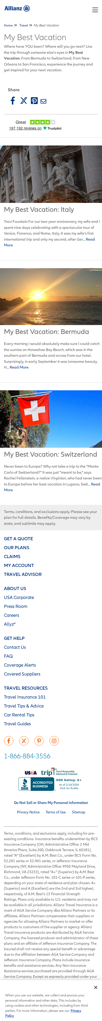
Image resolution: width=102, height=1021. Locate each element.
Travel (23, 25)
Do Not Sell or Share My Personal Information (51, 803)
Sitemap (78, 812)
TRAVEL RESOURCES (26, 688)
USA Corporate (19, 597)
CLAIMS (12, 556)
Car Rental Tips (19, 714)
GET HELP (14, 638)
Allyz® (10, 624)
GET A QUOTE (18, 538)
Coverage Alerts (20, 664)
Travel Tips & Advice (24, 705)
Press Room (15, 606)
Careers (11, 615)
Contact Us (15, 647)
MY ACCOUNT (19, 565)
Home (8, 25)
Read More (19, 367)
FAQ (8, 655)
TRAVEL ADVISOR (23, 574)
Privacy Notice (28, 812)
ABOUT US (15, 588)
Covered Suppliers (22, 673)
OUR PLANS (16, 547)
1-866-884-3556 (27, 756)
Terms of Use (56, 812)
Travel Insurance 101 (25, 696)
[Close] (95, 987)
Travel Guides (17, 723)
